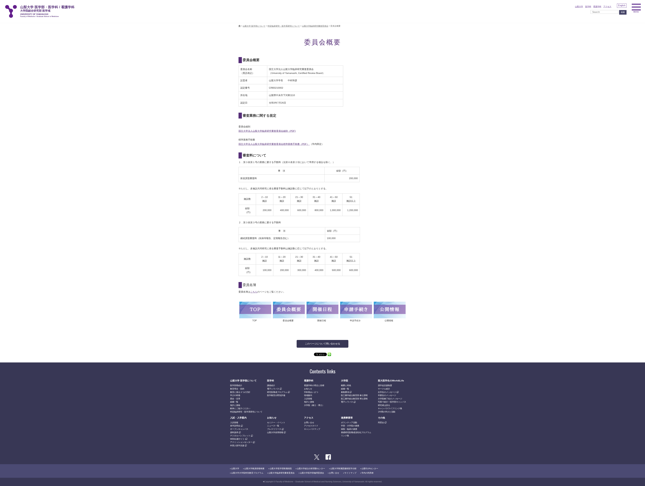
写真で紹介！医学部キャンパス (392, 402)
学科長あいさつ (311, 392)
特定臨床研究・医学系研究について (246, 412)
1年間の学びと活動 (386, 412)
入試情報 (308, 399)
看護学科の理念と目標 (314, 385)
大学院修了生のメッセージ (390, 399)
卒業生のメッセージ (387, 395)
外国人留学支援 (237, 445)
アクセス (607, 6)
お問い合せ (309, 422)
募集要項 (345, 392)
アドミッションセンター (241, 442)
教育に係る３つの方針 (240, 392)
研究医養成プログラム (277, 392)
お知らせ (308, 389)
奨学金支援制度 (385, 385)
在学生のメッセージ (387, 392)
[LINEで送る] (329, 354)
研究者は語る (384, 405)
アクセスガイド (311, 426)
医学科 (588, 6)
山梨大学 (579, 6)
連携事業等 (347, 417)
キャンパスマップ (312, 429)
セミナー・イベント (276, 422)
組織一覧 (234, 402)
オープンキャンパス (239, 429)
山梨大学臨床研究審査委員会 (281, 473)
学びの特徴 (235, 395)
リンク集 (345, 435)
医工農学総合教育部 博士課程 (354, 399)
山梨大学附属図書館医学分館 (343, 468)
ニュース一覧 (273, 426)
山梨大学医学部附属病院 (281, 468)
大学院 (344, 380)
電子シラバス (273, 389)
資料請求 (234, 432)
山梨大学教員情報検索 (254, 468)
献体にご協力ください (240, 408)
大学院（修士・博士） (314, 405)
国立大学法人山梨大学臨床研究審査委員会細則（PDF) (267, 131)
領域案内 (308, 395)
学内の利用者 (367, 473)
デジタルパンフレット (240, 435)
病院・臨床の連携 (349, 429)
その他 (381, 417)
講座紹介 (271, 385)
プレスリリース (274, 429)
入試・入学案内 (238, 417)
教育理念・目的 (237, 389)
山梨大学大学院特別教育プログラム (247, 473)
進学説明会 (235, 426)
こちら (253, 291)
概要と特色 (346, 385)
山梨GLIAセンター (369, 468)
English (621, 5)
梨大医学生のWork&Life (391, 380)
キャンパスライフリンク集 (390, 408)
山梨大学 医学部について (243, 380)
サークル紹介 (384, 389)
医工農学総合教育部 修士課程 (354, 395)
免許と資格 (235, 405)
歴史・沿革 (235, 399)
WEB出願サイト (237, 439)
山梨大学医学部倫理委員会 (312, 473)
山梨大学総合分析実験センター (311, 468)
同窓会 (381, 422)
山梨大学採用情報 (275, 432)
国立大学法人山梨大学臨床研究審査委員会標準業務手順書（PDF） (274, 144)
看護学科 (597, 6)
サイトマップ (350, 473)
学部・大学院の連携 (350, 426)
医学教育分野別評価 (276, 395)
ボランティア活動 (349, 422)
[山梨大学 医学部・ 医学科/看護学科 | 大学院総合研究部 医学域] (240, 26)
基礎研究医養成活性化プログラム (356, 432)
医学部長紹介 (236, 385)
